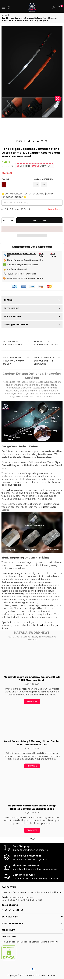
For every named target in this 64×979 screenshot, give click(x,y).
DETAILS (8, 300)
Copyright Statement (16, 324)
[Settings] (53, 7)
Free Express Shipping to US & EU (21, 254)
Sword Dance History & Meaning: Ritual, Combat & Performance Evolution (32, 743)
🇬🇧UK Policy (41, 254)
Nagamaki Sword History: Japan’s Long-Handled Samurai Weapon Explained (32, 807)
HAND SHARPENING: (43, 179)
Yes (36, 184)
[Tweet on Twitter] (29, 141)
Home (4, 15)
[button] (32, 229)
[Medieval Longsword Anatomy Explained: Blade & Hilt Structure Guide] (32, 658)
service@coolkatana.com (20, 897)
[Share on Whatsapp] (42, 141)
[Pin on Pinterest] (33, 141)
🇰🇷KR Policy (53, 254)
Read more (32, 701)
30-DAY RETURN (12, 316)
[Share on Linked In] (38, 141)
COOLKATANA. (31, 975)
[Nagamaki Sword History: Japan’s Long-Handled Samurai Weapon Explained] (32, 787)
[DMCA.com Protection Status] (8, 959)
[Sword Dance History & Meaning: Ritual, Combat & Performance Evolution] (32, 722)
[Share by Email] (46, 141)
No (43, 184)
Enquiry (28, 209)
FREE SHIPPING (11, 308)
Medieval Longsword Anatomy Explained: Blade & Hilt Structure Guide (32, 678)
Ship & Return (11, 209)
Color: (5, 179)
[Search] (9, 7)
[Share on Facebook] (25, 141)
